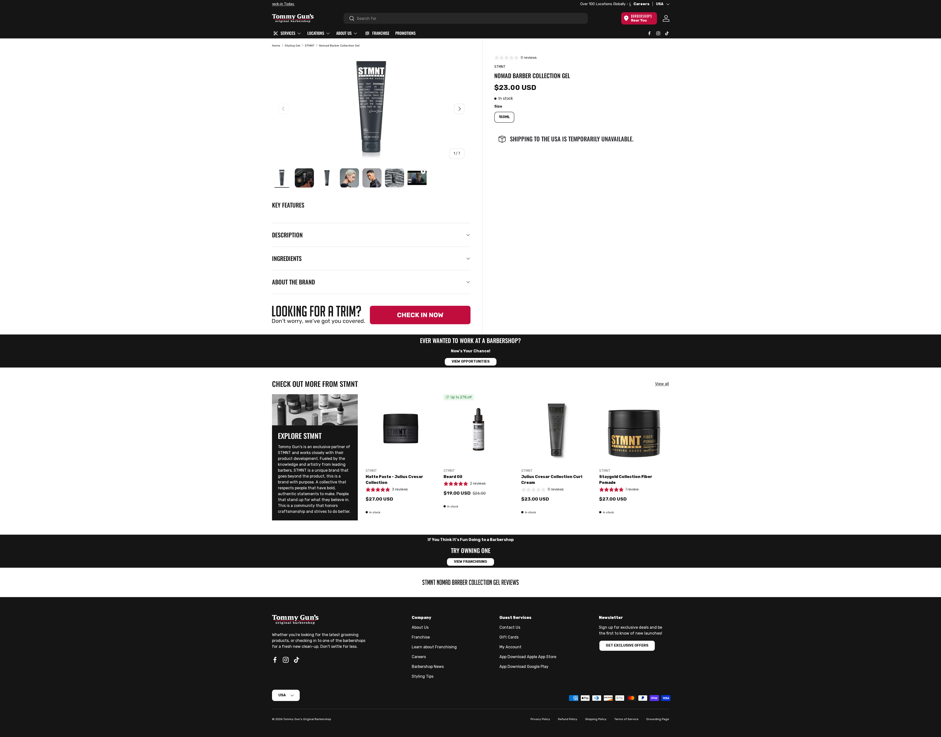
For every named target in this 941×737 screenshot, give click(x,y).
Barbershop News (428, 666)
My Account (510, 647)
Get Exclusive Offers (627, 645)
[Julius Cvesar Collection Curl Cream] (556, 429)
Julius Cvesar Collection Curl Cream (551, 479)
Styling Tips (422, 676)
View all (662, 383)
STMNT (309, 45)
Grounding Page (657, 719)
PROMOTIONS (405, 33)
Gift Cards (509, 637)
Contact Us (509, 627)
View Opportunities (471, 361)
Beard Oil (453, 476)
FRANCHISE (380, 33)
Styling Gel (292, 45)
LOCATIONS (315, 33)
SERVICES (288, 33)
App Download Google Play (523, 666)
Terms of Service (626, 719)
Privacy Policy (540, 719)
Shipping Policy (596, 719)
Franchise (421, 637)
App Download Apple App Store (527, 656)
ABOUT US (344, 33)
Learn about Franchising (434, 647)
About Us (420, 627)
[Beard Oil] (479, 429)
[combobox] (466, 18)
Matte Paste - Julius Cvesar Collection (394, 479)
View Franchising (470, 562)
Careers (641, 4)
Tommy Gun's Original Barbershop (307, 719)
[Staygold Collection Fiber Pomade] (634, 429)
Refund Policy (567, 719)
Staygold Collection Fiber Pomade (625, 479)
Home (276, 45)
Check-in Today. (332, 4)
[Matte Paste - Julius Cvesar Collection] (401, 429)
